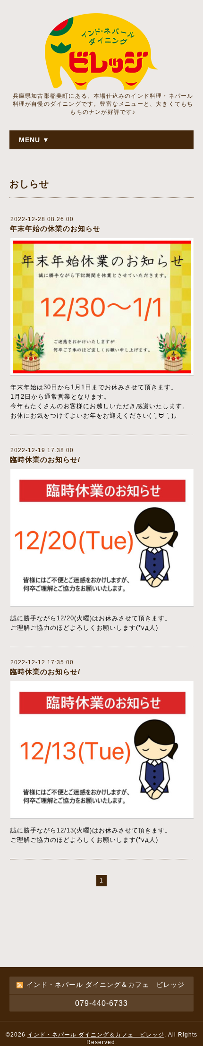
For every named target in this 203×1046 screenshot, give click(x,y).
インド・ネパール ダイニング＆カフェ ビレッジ (95, 1034)
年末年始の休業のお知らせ (55, 228)
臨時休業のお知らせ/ (45, 459)
